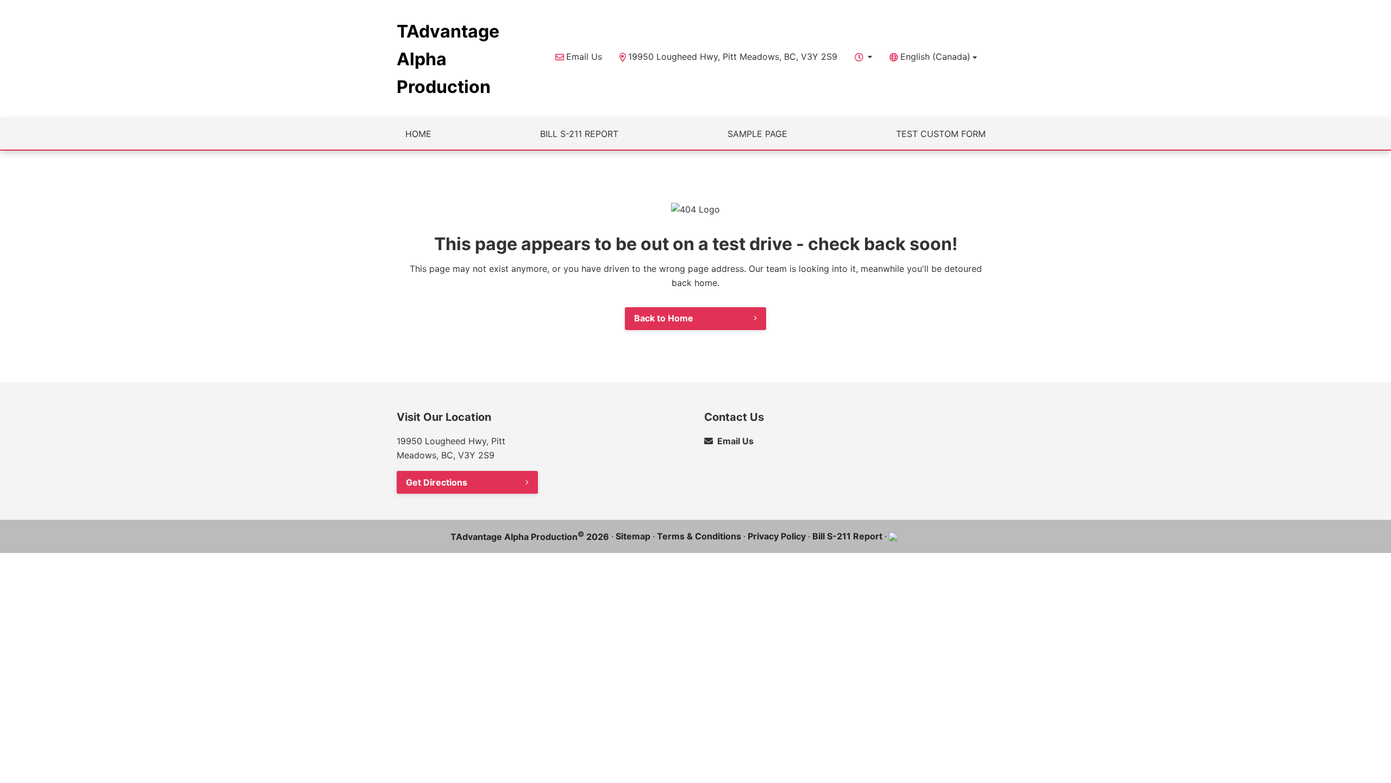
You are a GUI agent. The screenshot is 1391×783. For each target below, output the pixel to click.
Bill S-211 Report (579, 133)
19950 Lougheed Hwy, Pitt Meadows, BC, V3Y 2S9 (732, 56)
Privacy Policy (777, 536)
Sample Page (757, 133)
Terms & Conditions (699, 536)
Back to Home (663, 318)
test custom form (941, 133)
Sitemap (633, 536)
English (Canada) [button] (935, 56)
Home (418, 133)
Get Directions (436, 482)
